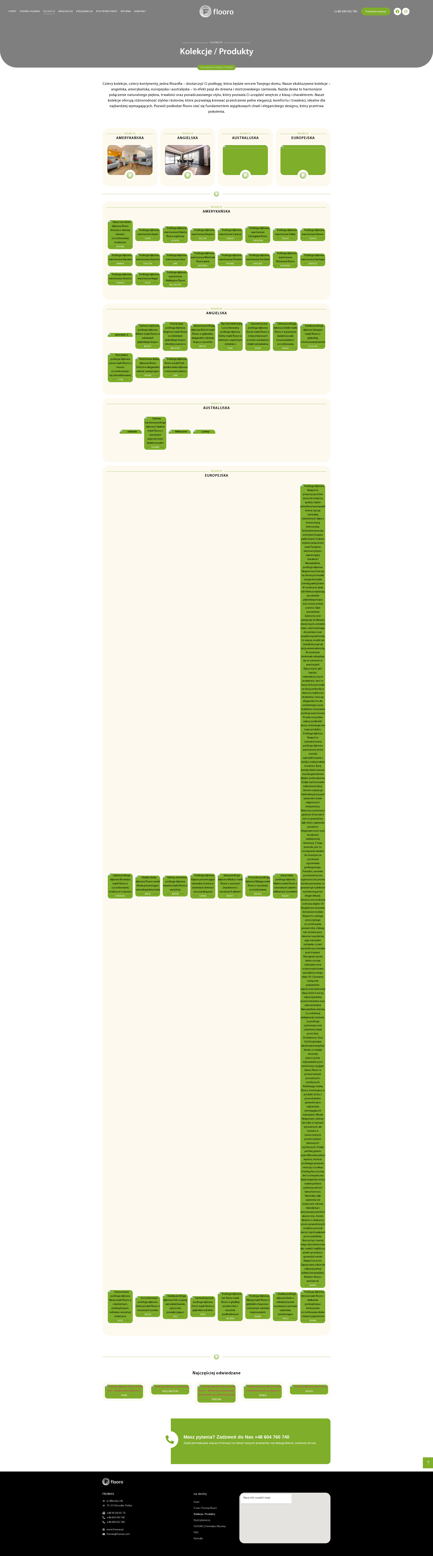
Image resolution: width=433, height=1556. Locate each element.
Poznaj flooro (30, 11)
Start (12, 11)
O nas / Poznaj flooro (205, 1508)
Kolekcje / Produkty (204, 1514)
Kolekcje (49, 11)
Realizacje (66, 11)
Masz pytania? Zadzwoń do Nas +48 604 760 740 (236, 1437)
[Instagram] (405, 11)
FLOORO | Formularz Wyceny (210, 1526)
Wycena (126, 11)
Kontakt (140, 11)
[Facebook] (397, 11)
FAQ (196, 1532)
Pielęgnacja (84, 11)
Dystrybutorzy (106, 11)
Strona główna (206, 67)
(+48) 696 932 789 (345, 11)
